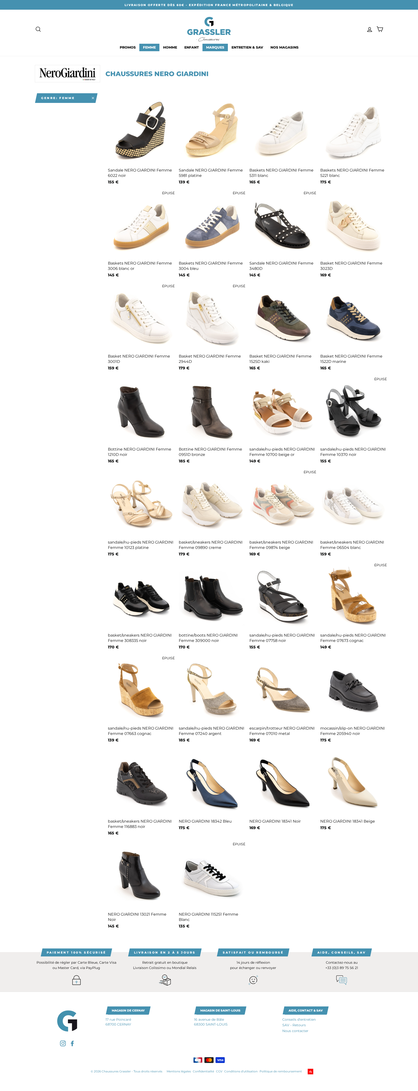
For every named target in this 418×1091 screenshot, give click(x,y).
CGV (219, 1071)
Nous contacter (295, 1031)
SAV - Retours (294, 1025)
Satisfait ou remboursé (253, 952)
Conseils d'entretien (299, 1019)
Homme (170, 47)
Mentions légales (179, 1071)
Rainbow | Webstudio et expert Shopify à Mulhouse (318, 1071)
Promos (128, 47)
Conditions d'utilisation (241, 1071)
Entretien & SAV (247, 47)
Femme (149, 47)
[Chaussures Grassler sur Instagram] (63, 1043)
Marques (215, 47)
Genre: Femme (58, 98)
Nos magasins (284, 47)
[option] (209, 4)
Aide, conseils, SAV (341, 952)
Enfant (191, 47)
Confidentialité (203, 1071)
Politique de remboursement (281, 1071)
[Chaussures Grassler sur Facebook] (72, 1043)
